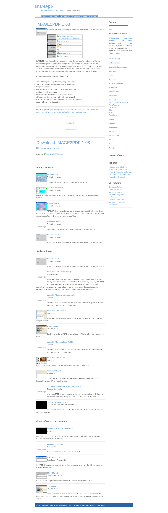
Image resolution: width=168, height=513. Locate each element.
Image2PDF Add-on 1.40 (56, 358)
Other (111, 110)
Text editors (113, 115)
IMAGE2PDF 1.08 (53, 235)
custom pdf (61, 112)
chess (125, 170)
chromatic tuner (121, 167)
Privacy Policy (67, 505)
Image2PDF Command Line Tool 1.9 (60, 342)
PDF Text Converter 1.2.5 (56, 188)
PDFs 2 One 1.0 (52, 326)
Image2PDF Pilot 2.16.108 (56, 311)
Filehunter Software (66, 36)
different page (79, 110)
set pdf (44, 110)
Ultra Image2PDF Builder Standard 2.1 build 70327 (65, 387)
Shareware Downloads (117, 202)
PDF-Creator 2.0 (53, 486)
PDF (65, 10)
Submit (52, 505)
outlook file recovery (116, 172)
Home (111, 59)
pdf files (68, 112)
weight (115, 175)
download (121, 177)
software (112, 167)
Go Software (113, 205)
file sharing (118, 170)
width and (75, 112)
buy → (65, 41)
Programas (120, 195)
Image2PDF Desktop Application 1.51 (61, 295)
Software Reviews (115, 190)
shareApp (45, 505)
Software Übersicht (115, 192)
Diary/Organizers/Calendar (118, 102)
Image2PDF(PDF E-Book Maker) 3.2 (60, 272)
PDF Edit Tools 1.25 (54, 203)
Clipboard (112, 100)
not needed (69, 110)
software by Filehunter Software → (70, 38)
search (110, 29)
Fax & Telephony (115, 105)
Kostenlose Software (116, 187)
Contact (58, 505)
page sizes (52, 112)
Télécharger (113, 197)
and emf (45, 112)
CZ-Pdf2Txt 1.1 (52, 473)
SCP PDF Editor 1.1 (54, 457)
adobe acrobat (90, 110)
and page (82, 112)
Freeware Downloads (116, 200)
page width (60, 110)
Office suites (113, 107)
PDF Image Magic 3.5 (54, 371)
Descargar (112, 195)
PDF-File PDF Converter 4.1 (57, 402)
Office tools (59, 10)
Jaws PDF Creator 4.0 (55, 444)
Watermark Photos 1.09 (55, 222)
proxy (111, 170)
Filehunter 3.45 (52, 175)
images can (51, 110)
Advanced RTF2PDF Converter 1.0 (60, 429)
